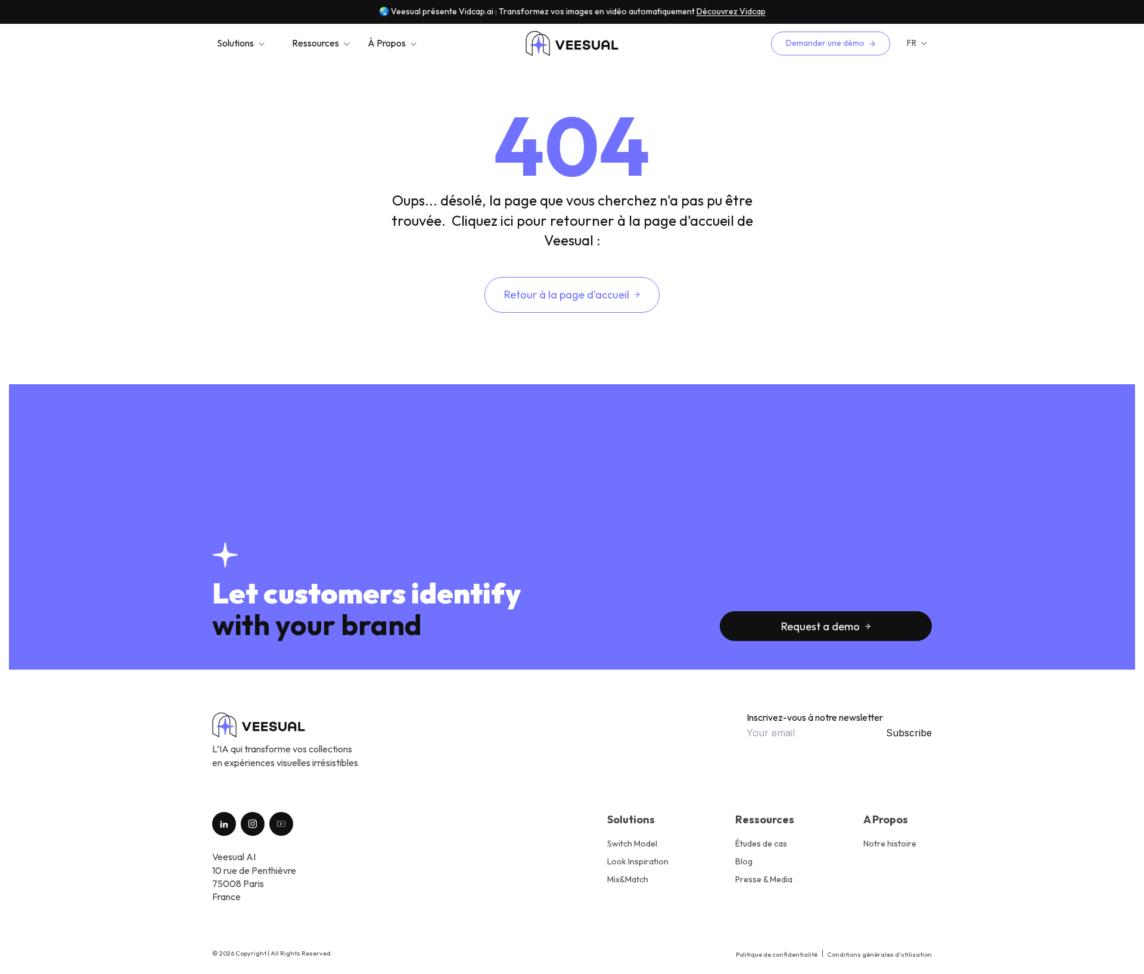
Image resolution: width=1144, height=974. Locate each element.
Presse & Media (763, 879)
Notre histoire (889, 843)
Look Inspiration (638, 861)
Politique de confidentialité (776, 954)
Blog (744, 861)
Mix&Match (627, 879)
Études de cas (761, 843)
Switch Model (632, 843)
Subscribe (909, 733)
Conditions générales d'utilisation (879, 954)
